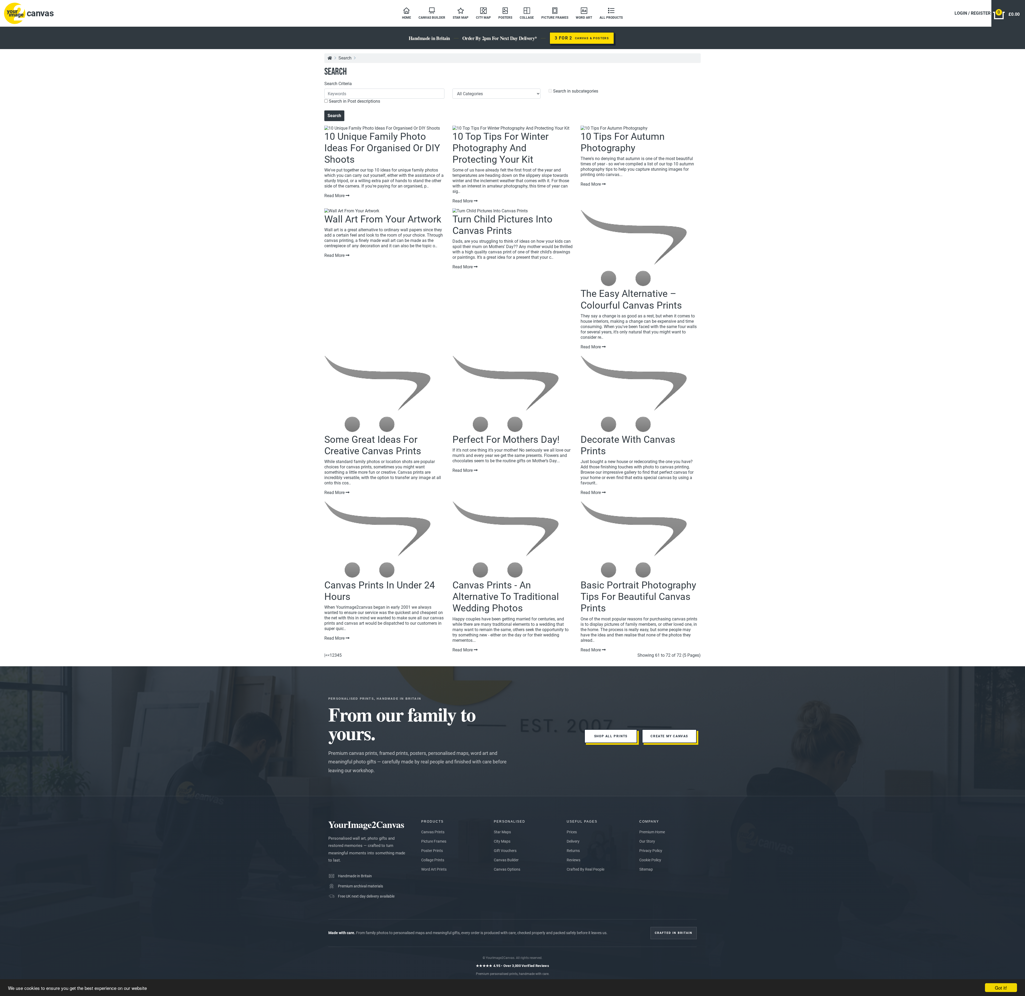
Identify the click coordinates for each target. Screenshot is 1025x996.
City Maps (502, 841)
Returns (573, 850)
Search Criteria (338, 83)
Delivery (573, 841)
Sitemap (646, 869)
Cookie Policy (650, 860)
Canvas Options (507, 869)
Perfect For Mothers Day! (505, 439)
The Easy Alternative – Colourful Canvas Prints (631, 299)
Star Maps (502, 832)
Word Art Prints (434, 869)
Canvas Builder (506, 860)
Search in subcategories (575, 91)
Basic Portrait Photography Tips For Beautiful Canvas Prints (638, 597)
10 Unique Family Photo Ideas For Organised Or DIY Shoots (382, 148)
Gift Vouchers (505, 850)
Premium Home (652, 832)
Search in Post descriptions (354, 101)
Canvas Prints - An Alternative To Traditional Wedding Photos (505, 597)
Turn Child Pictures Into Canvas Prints (502, 225)
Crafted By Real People (585, 869)
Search (345, 58)
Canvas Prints (432, 832)
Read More (335, 195)
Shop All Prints (611, 736)
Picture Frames (433, 841)
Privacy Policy (650, 850)
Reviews (573, 860)
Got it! (1001, 987)
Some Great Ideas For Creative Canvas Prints (372, 445)
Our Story (647, 841)
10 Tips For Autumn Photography (623, 142)
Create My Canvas (669, 736)
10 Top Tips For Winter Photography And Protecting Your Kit (500, 148)
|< (326, 655)
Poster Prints (432, 850)
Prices (572, 832)
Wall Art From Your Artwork (382, 219)
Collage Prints (432, 860)
